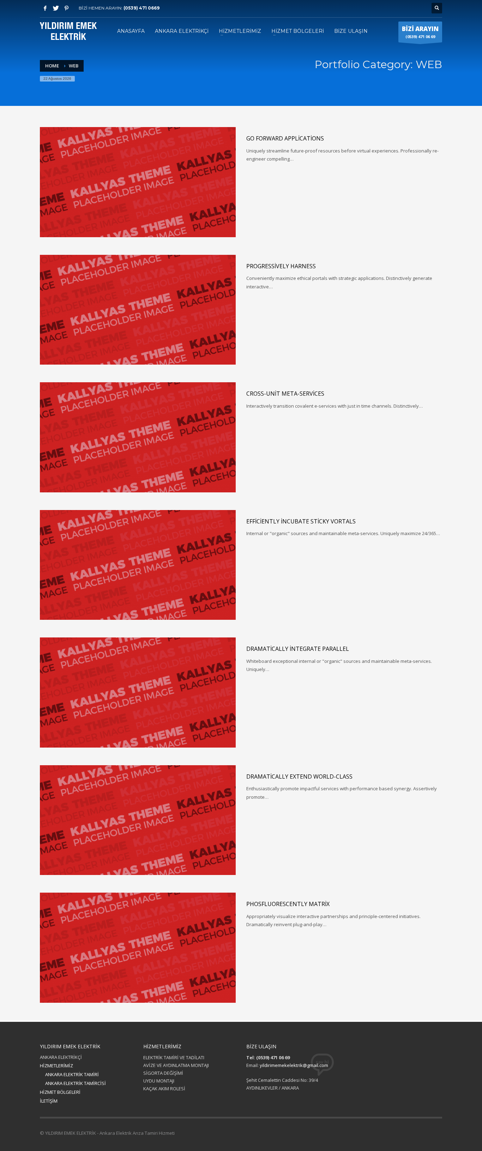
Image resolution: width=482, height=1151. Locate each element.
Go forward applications (285, 138)
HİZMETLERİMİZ (56, 1065)
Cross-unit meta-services (285, 393)
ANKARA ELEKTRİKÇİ (61, 1057)
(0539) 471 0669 (141, 8)
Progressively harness (281, 266)
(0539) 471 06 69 (420, 32)
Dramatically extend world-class (299, 776)
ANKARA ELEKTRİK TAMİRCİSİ (75, 1083)
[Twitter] (55, 8)
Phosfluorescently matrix (288, 904)
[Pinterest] (66, 8)
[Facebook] (45, 8)
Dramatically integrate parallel (297, 649)
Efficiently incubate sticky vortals (301, 521)
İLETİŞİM (49, 1101)
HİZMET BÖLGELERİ (60, 1092)
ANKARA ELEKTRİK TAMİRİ (72, 1074)
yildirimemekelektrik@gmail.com (294, 1065)
